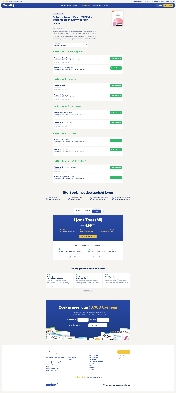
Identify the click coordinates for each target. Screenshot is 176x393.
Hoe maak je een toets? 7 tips (53, 363)
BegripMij (91, 363)
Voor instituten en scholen (96, 361)
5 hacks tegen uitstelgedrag (53, 361)
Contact (70, 356)
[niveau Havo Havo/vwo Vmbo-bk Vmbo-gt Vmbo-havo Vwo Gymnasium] (103, 320)
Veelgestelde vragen (73, 354)
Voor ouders (92, 359)
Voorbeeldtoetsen (94, 358)
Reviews (91, 367)
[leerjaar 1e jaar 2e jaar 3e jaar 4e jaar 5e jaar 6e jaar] (82, 320)
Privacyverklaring (121, 357)
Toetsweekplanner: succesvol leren (55, 356)
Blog (90, 365)
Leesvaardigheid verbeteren (53, 368)
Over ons (91, 354)
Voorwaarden (120, 355)
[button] (70, 45)
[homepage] (8, 5)
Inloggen (70, 359)
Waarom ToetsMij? (94, 356)
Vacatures (92, 369)
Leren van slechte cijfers (52, 370)
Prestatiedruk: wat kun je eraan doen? (54, 365)
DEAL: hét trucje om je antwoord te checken (55, 358)
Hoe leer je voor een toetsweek (54, 354)
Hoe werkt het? (72, 358)
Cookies (119, 359)
